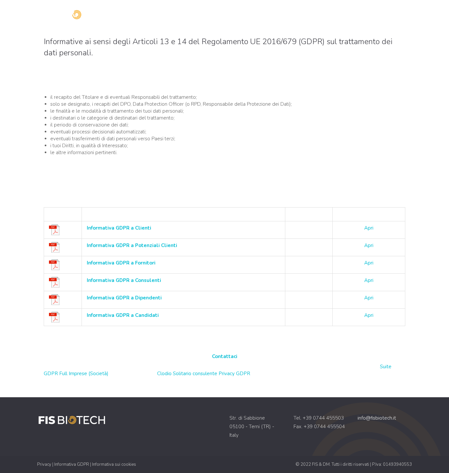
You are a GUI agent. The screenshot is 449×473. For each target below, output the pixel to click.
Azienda (362, 14)
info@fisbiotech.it (377, 418)
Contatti (395, 14)
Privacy (44, 464)
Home (303, 14)
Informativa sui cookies (114, 464)
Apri (368, 228)
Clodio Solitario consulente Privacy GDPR (203, 373)
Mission (330, 14)
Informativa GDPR (71, 464)
